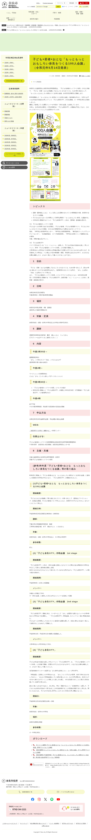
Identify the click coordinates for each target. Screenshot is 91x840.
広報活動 (33, 25)
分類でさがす (19, 25)
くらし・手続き (11, 13)
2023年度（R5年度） (10, 145)
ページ (71, 6)
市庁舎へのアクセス (67, 823)
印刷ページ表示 (85, 76)
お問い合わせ (45, 826)
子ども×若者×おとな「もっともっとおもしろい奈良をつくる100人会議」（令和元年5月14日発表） (35, 30)
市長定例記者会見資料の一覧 (14, 81)
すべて (65, 6)
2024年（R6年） (9, 69)
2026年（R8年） (9, 62)
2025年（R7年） (9, 66)
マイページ (60, 3)
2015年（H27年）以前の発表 (13, 97)
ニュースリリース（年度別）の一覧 (14, 154)
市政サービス (8, 118)
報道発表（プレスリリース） (46, 25)
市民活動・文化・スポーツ (34, 12)
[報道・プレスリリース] (45, 42)
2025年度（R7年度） (10, 139)
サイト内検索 (31, 6)
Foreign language (48, 3)
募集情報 (7, 111)
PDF (77, 6)
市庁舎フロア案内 (81, 823)
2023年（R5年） (9, 72)
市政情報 (57, 19)
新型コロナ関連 (9, 121)
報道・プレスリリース (61, 25)
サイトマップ (24, 823)
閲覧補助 (71, 3)
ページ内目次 (37, 82)
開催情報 (7, 114)
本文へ (38, 3)
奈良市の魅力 (34, 19)
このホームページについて (9, 823)
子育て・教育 (57, 13)
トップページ (11, 25)
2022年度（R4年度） (10, 148)
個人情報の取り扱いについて (38, 823)
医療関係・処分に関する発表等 (13, 93)
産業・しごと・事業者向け (11, 19)
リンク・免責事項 (54, 823)
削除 (64, 30)
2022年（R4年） (9, 76)
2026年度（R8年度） (10, 135)
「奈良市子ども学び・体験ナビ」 (40, 430)
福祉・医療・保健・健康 (79, 12)
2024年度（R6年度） (10, 142)
